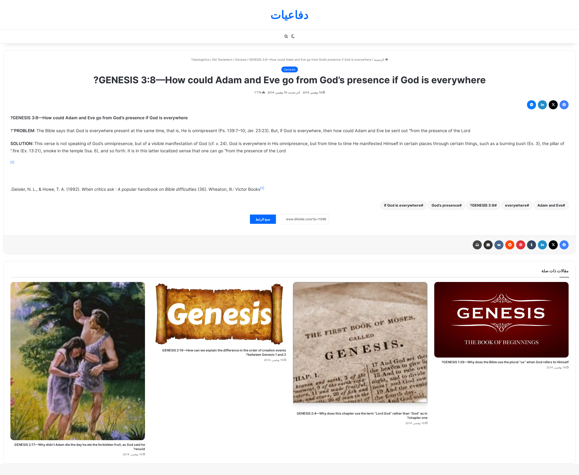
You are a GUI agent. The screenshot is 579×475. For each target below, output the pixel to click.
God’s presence (445, 205)
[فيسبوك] (564, 104)
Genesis (241, 59)
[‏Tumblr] (531, 244)
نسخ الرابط (263, 219)
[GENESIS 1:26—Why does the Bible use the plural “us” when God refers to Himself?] (501, 320)
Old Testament (222, 59)
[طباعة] (477, 244)
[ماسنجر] (531, 104)
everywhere (516, 205)
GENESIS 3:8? (482, 205)
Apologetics (201, 59)
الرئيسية (379, 59)
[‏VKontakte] (498, 244)
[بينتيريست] (520, 244)
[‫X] (553, 104)
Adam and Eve (550, 205)
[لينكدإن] (542, 104)
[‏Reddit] (509, 244)
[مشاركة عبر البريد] (488, 244)
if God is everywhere (402, 205)
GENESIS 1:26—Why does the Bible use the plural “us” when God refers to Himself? (505, 362)
